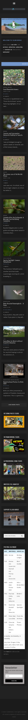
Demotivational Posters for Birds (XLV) (13, 383)
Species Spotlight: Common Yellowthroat (11, 261)
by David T (5, 180)
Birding (5, 87)
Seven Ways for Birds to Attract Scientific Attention (13, 342)
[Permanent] (14, 85)
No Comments (6, 96)
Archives (10, 87)
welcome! (6, 52)
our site (14, 44)
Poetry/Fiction (6, 301)
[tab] (13, 63)
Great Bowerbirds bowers (11, 89)
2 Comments (5, 266)
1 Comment (5, 183)
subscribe (19, 47)
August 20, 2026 (6, 307)
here (7, 651)
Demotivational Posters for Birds (11, 380)
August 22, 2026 (6, 91)
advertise (12, 47)
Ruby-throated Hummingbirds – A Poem (13, 304)
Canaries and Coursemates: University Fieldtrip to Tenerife (12, 134)
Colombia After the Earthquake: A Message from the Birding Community (13, 219)
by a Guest (5, 223)
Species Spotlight (7, 258)
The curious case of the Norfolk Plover (12, 175)
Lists (4, 339)
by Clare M (5, 94)
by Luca (5, 137)
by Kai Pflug (6, 264)
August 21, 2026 (6, 178)
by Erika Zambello (7, 309)
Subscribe (14, 681)
